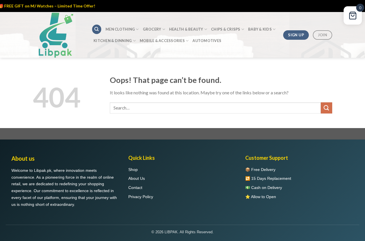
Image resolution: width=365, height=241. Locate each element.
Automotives (206, 40)
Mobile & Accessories (162, 40)
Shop (133, 169)
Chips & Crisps (225, 29)
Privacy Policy (140, 196)
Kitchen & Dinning (113, 40)
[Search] (96, 29)
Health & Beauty (186, 29)
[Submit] (326, 107)
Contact (135, 187)
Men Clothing (120, 29)
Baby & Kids (260, 29)
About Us (136, 178)
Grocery (152, 29)
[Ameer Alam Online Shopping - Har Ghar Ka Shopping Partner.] (58, 35)
